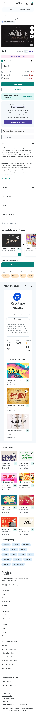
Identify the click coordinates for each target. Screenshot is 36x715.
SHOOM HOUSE (26, 509)
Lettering (26, 544)
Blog (3, 594)
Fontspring (5, 645)
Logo (13, 554)
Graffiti (14, 549)
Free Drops (5, 615)
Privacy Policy (6, 693)
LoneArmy (24, 531)
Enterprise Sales (7, 619)
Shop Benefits (6, 681)
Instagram (7, 559)
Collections (5, 598)
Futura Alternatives (8, 653)
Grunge (23, 549)
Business (6, 544)
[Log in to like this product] (17, 237)
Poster (5, 554)
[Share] (32, 28)
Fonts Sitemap (7, 668)
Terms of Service (7, 696)
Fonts (3, 15)
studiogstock (8, 250)
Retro (5, 549)
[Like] (32, 32)
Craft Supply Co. (8, 487)
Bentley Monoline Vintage (15, 405)
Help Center (6, 601)
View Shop (28, 286)
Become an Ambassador (10, 685)
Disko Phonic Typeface (9, 507)
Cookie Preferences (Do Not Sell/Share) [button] (14, 704)
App (5, 78)
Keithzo (23, 465)
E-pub (6, 75)
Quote (22, 554)
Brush (30, 554)
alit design (6, 509)
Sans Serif (10, 15)
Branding (17, 559)
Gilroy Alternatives (8, 664)
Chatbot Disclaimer (8, 699)
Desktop (6, 61)
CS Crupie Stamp (8, 485)
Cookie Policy (6, 701)
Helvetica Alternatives (9, 660)
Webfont (7, 72)
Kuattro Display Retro (14, 380)
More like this (11, 385)
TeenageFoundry (26, 487)
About (4, 628)
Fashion (27, 559)
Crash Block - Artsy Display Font (13, 463)
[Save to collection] (32, 36)
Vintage (16, 544)
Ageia (21, 529)
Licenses (5, 605)
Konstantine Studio (9, 531)
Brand (4, 632)
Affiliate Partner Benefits (10, 678)
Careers (4, 636)
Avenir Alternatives (8, 657)
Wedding (6, 564)
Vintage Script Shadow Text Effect (14, 249)
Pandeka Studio (8, 465)
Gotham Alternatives (9, 649)
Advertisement (18, 564)
